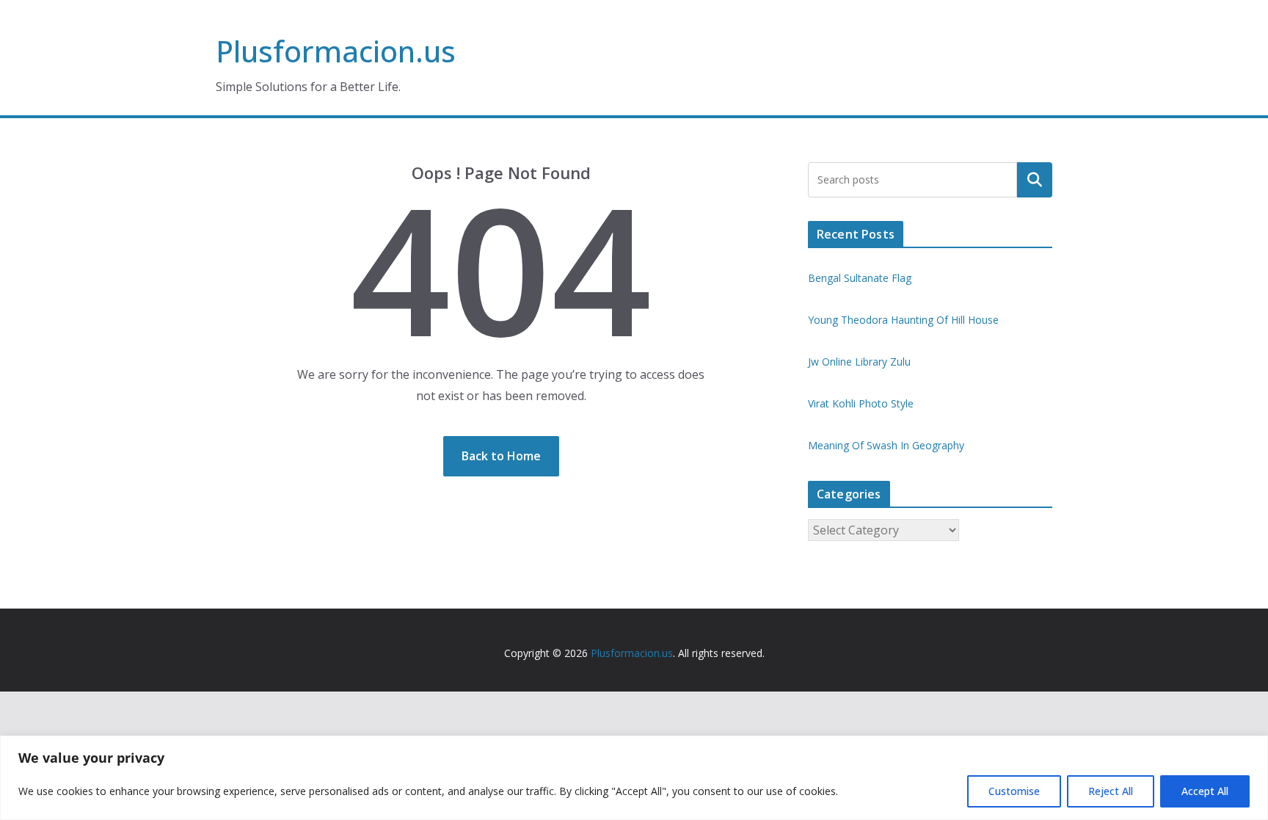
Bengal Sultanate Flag (859, 278)
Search (1034, 180)
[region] (634, 778)
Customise (1014, 791)
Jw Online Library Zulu (859, 362)
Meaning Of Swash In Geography (886, 445)
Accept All (1204, 791)
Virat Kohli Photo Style (861, 403)
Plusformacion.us (336, 51)
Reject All (1110, 791)
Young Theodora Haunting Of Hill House (903, 320)
